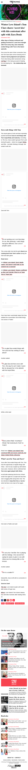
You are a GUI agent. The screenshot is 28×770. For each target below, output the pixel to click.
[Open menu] (2, 2)
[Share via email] (11, 600)
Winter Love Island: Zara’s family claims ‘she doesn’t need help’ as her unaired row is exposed (12, 264)
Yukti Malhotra (18, 21)
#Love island (20, 603)
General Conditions (7, 759)
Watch (8, 37)
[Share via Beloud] (14, 600)
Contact (18, 757)
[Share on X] (5, 600)
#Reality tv (9, 603)
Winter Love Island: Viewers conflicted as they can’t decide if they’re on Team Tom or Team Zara (14, 272)
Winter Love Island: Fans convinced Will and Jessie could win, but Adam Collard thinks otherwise (13, 453)
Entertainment (4, 37)
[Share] (8, 600)
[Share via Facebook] (2, 600)
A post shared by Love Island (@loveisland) (14, 124)
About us (10, 757)
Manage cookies (21, 759)
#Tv (3, 603)
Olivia (24, 142)
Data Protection (15, 759)
